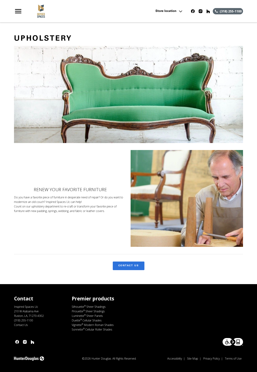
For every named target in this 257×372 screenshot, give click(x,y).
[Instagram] (200, 11)
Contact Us (128, 266)
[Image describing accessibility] (233, 342)
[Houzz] (208, 11)
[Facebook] (193, 11)
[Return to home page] (82, 11)
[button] (18, 11)
